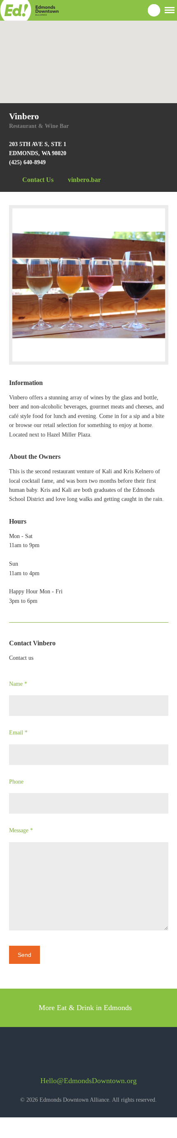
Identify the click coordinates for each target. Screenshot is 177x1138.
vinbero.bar (84, 179)
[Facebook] (73, 1055)
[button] (169, 9)
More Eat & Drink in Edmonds (86, 1007)
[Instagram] (95, 1055)
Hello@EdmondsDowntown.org (88, 1081)
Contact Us (38, 179)
